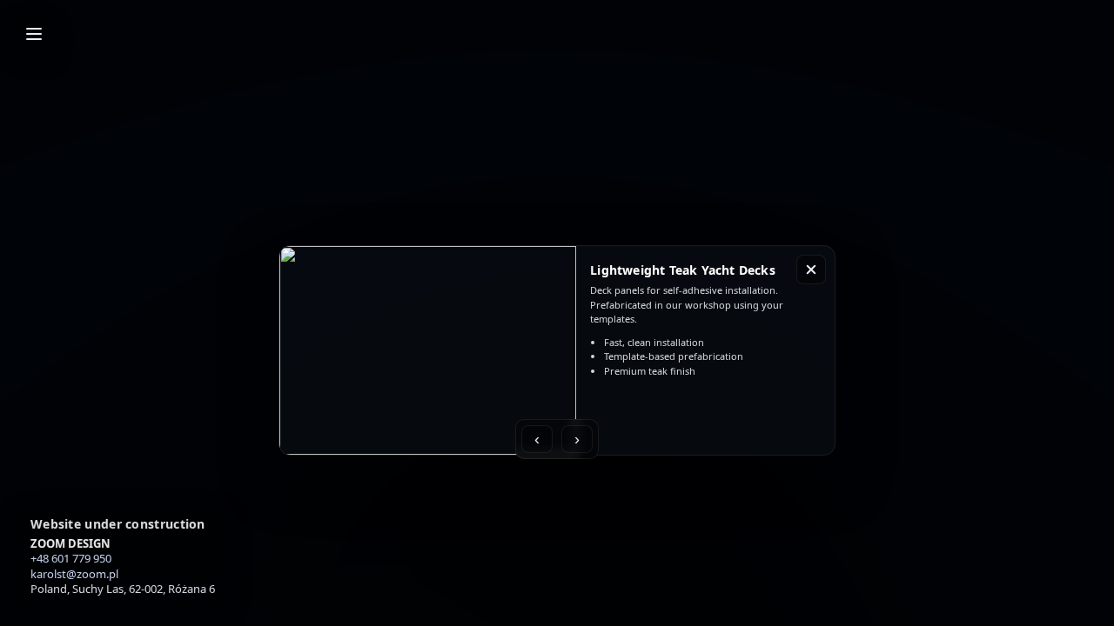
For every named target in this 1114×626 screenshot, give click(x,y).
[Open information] (34, 34)
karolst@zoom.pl (74, 574)
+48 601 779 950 (70, 558)
